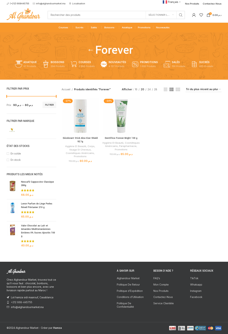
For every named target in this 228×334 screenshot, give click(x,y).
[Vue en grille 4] (171, 89)
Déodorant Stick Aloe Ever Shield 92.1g (80, 139)
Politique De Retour (128, 284)
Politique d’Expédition (130, 290)
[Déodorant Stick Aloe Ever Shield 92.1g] (80, 116)
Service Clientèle (163, 303)
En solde (16, 153)
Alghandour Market (128, 278)
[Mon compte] (194, 15)
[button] (172, 1)
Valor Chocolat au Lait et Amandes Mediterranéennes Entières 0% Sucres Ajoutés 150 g (38, 231)
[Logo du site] (24, 14)
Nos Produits (161, 290)
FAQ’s (156, 278)
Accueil (66, 89)
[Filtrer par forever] (18, 129)
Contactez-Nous (163, 296)
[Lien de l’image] (26, 271)
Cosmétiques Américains (80, 153)
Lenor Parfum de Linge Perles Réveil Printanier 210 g (36, 205)
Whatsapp (196, 284)
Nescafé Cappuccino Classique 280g (37, 183)
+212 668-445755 (21, 302)
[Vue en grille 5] (178, 89)
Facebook (196, 296)
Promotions (80, 156)
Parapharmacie (127, 146)
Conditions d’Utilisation (130, 296)
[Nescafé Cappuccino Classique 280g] (12, 188)
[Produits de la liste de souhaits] (201, 15)
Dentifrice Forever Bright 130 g (121, 138)
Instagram (196, 290)
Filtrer (49, 104)
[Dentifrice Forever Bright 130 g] (121, 116)
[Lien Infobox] (18, 3)
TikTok (194, 278)
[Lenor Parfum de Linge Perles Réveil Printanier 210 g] (12, 210)
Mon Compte (161, 284)
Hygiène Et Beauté (75, 146)
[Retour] (90, 50)
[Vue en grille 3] (165, 89)
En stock (16, 159)
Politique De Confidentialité (125, 305)
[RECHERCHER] (181, 15)
